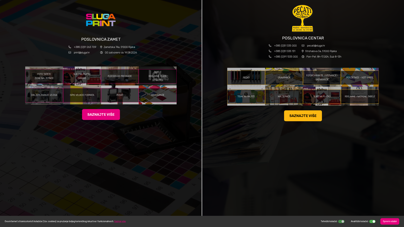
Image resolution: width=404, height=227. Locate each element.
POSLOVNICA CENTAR (303, 38)
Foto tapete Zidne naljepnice (44, 76)
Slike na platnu (322, 96)
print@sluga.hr (82, 52)
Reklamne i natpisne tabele (360, 96)
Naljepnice (284, 96)
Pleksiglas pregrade (120, 76)
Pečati (119, 95)
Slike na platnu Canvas (82, 76)
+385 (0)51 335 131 (284, 51)
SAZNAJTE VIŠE (101, 114)
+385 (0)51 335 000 (285, 45)
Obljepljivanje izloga (44, 95)
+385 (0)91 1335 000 (286, 56)
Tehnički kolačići (329, 221)
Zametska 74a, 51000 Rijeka (119, 47)
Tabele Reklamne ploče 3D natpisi (158, 76)
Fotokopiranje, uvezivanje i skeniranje (322, 77)
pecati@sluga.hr (316, 45)
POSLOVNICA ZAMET (101, 39)
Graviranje (157, 95)
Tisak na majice (246, 96)
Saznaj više (120, 221)
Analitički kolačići (359, 221)
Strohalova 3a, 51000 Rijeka (321, 51)
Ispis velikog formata (82, 95)
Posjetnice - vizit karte (359, 77)
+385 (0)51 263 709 (85, 47)
